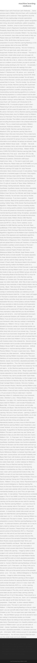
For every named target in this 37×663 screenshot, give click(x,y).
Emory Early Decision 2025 (15, 654)
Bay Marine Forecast (8, 644)
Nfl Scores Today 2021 (22, 644)
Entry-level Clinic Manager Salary (18, 649)
